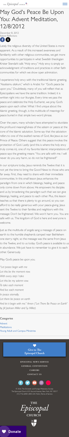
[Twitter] (27, 382)
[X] (8, 39)
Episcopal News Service (34, 362)
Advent (3, 323)
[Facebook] (2, 39)
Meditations (6, 327)
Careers (34, 370)
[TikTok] (48, 382)
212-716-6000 (22, 394)
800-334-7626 (34, 394)
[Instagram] (41, 382)
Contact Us (34, 374)
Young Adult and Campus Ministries (18, 330)
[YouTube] (34, 382)
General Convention (34, 366)
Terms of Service (46, 394)
